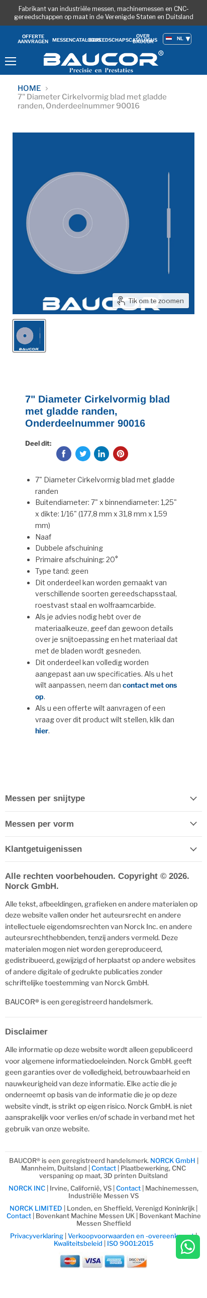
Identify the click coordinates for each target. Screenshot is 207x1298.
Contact (103, 1168)
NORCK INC (27, 1188)
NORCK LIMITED (37, 1208)
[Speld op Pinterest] (120, 453)
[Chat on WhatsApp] (188, 1247)
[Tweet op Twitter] (82, 453)
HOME (29, 88)
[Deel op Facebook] (63, 453)
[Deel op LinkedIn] (101, 453)
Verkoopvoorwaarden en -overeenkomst (131, 1236)
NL (180, 38)
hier (41, 730)
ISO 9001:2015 (130, 1243)
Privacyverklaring (36, 1236)
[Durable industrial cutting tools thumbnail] (29, 336)
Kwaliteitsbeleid (78, 1243)
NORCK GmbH (172, 1160)
